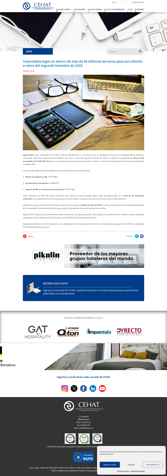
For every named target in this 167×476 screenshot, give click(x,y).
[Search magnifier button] (141, 50)
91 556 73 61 (85, 425)
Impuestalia (112, 195)
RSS (143, 2)
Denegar (131, 464)
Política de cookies (123, 471)
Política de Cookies (66, 467)
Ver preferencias (153, 464)
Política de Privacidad (49, 467)
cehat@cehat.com (85, 428)
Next (146, 332)
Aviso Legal (34, 467)
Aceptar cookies (109, 464)
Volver (30, 236)
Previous (21, 332)
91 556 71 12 (86, 422)
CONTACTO (136, 2)
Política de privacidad (137, 471)
